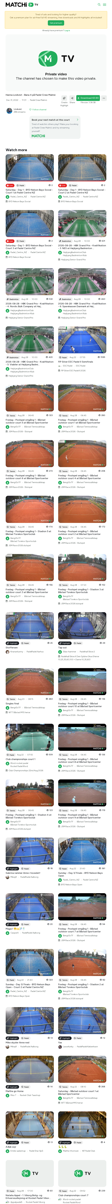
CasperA (14, 933)
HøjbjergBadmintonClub (74, 252)
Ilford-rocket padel (19, 763)
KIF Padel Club (88, 1151)
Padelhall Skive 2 (87, 651)
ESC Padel (67, 366)
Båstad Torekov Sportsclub (23, 541)
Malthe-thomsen (71, 1151)
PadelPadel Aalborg (29, 877)
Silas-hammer (69, 651)
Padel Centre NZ (38, 196)
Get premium (56, 23)
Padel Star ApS (36, 1151)
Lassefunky (68, 1046)
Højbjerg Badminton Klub (75, 255)
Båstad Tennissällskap (34, 426)
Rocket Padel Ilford (19, 766)
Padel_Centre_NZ (18, 196)
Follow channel (39, 109)
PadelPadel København (87, 1046)
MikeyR (13, 877)
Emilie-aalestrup (18, 1151)
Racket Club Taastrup (30, 1095)
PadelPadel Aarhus (35, 651)
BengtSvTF (15, 426)
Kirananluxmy (16, 651)
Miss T (13, 1095)
